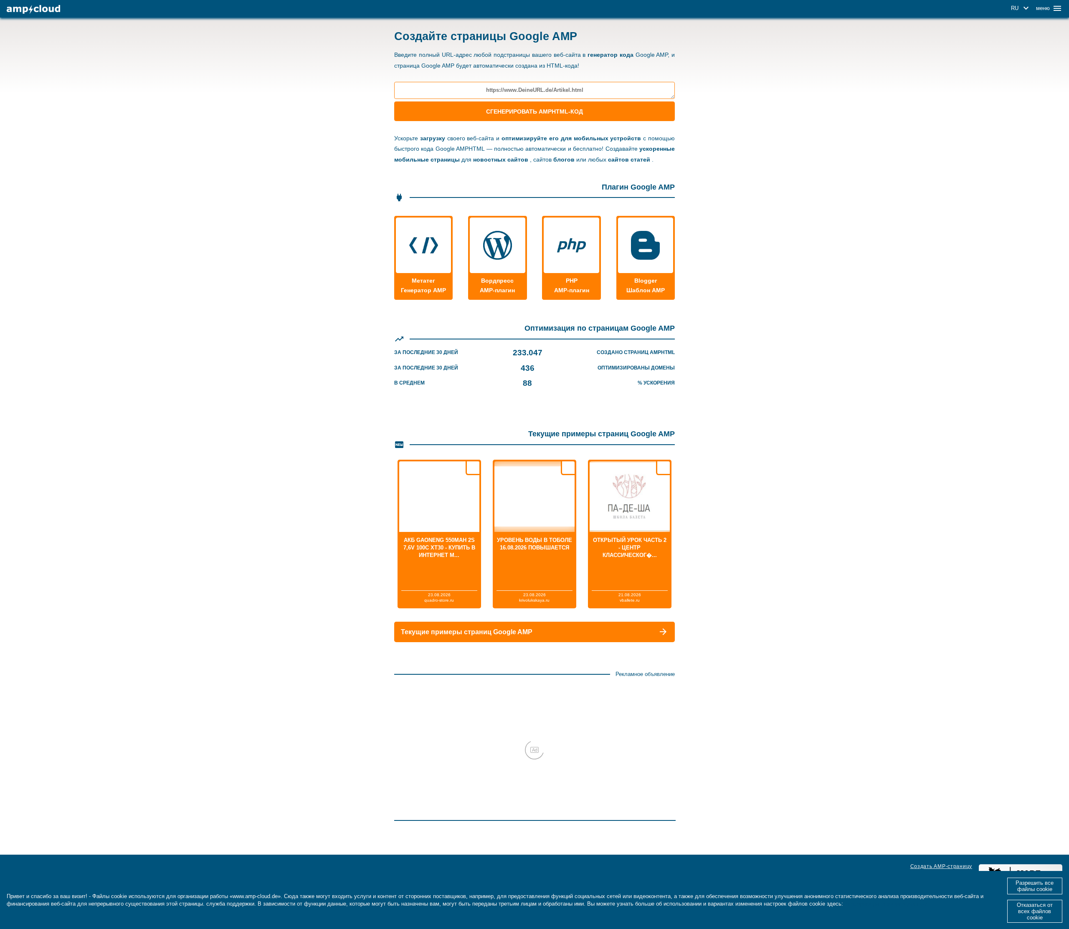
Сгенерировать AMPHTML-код (534, 111)
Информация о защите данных (886, 904)
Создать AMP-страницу (941, 866)
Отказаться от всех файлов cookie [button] (1035, 911)
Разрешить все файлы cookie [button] (1035, 886)
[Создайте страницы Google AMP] (33, 9)
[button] (1021, 8)
